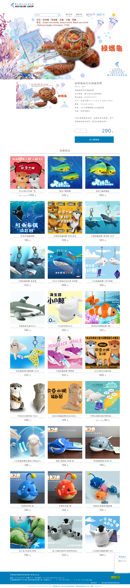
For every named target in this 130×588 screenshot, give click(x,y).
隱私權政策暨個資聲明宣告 (111, 583)
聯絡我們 (94, 583)
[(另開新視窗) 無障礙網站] (115, 577)
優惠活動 (79, 14)
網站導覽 (69, 14)
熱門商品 (89, 14)
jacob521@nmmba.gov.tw (54, 578)
